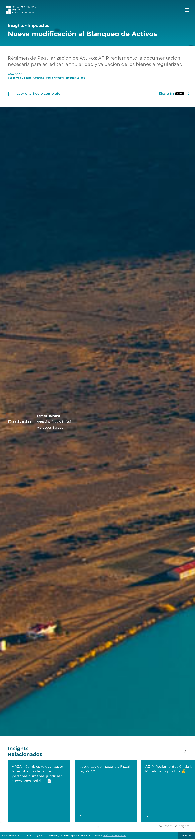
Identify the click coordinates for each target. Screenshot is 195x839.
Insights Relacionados (25, 751)
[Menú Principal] (187, 10)
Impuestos (38, 25)
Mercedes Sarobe (74, 77)
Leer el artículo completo (38, 93)
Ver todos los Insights (174, 826)
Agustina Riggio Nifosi (47, 77)
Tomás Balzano (22, 77)
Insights (16, 25)
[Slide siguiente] (185, 751)
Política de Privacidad (114, 835)
